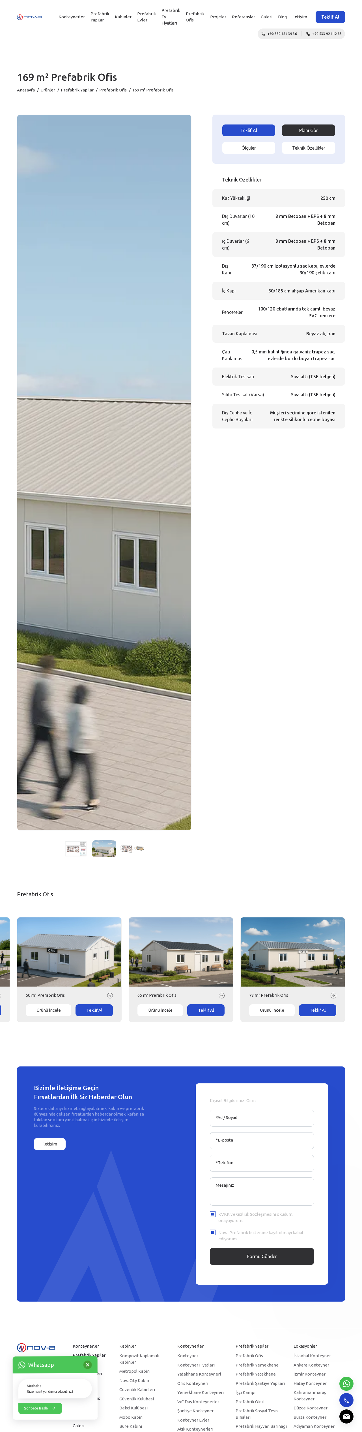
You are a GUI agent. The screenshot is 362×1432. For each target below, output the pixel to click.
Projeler (218, 16)
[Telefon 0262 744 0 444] (346, 1400)
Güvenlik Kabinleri (137, 1389)
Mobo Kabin (131, 1417)
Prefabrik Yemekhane (257, 1365)
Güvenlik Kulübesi (136, 1398)
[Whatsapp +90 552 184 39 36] (346, 1384)
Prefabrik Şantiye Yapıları (260, 1383)
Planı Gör (308, 130)
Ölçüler (249, 147)
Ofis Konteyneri (192, 1383)
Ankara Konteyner (311, 1365)
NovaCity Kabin (134, 1380)
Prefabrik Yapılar (99, 17)
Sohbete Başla (36, 1408)
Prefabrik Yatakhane (256, 1374)
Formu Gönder (262, 1256)
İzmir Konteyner (310, 1374)
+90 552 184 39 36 (282, 34)
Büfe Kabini (130, 1426)
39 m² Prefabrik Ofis (156, 995)
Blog (282, 16)
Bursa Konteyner (310, 1417)
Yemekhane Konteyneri (200, 1392)
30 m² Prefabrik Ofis (45, 995)
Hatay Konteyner (310, 1383)
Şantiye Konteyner (195, 1410)
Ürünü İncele (48, 1010)
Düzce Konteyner (310, 1407)
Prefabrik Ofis (113, 90)
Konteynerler (72, 16)
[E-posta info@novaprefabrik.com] (346, 1416)
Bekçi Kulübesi (133, 1407)
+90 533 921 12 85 (327, 34)
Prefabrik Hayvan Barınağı (261, 1426)
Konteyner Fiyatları (196, 1365)
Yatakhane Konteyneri (199, 1374)
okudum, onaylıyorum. (255, 1217)
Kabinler (123, 16)
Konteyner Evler (193, 1420)
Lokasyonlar (305, 1346)
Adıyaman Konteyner (314, 1426)
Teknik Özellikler (308, 147)
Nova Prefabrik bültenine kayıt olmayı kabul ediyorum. (260, 1235)
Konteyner (187, 1355)
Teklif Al (330, 16)
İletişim (299, 16)
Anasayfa (26, 90)
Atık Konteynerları (195, 1429)
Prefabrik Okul (250, 1401)
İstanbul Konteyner (312, 1355)
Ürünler (47, 90)
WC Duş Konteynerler (198, 1401)
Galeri (266, 16)
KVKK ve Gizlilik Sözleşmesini (247, 1214)
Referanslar (243, 16)
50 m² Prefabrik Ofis (268, 995)
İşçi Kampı (245, 1392)
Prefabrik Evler (146, 17)
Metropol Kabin (134, 1371)
